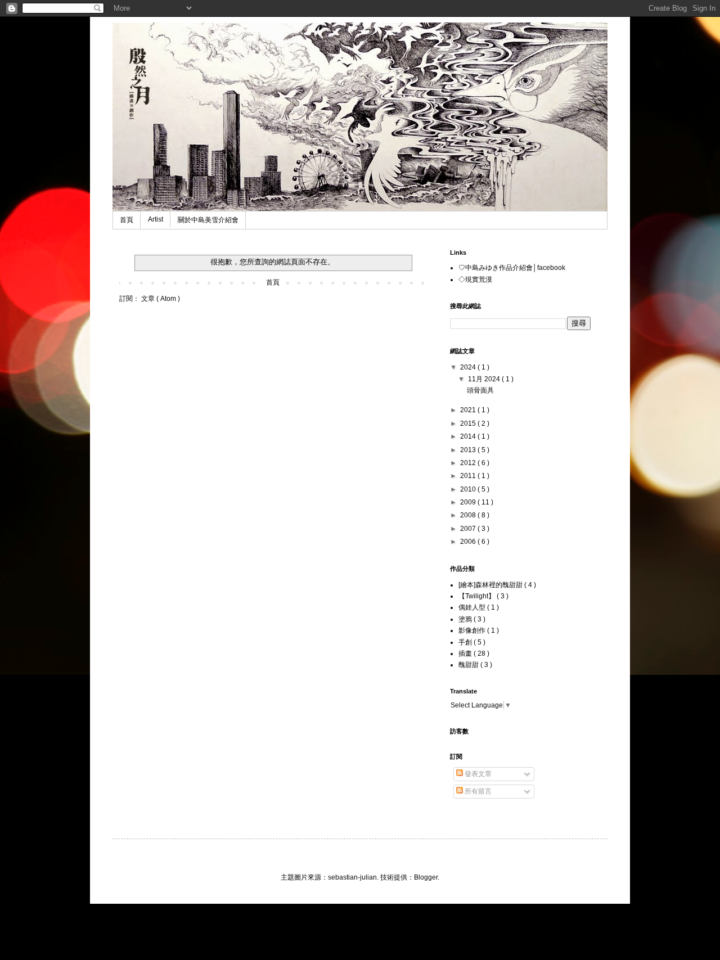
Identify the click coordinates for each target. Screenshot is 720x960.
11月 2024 (485, 379)
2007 (469, 529)
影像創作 (472, 630)
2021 (469, 410)
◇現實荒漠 (475, 279)
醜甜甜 (469, 665)
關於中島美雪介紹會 (208, 220)
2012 (469, 463)
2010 (469, 489)
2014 (469, 436)
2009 (469, 502)
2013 (469, 450)
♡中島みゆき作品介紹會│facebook (511, 268)
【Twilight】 (477, 596)
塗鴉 (466, 619)
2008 (469, 515)
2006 (469, 542)
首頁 (126, 220)
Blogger (426, 877)
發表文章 (477, 774)
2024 (469, 367)
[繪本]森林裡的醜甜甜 (491, 585)
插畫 (466, 653)
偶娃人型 (472, 607)
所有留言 (477, 791)
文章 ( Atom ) (160, 299)
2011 (469, 476)
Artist (155, 219)
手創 (466, 642)
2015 (469, 423)
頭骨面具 (480, 390)
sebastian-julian (352, 877)
